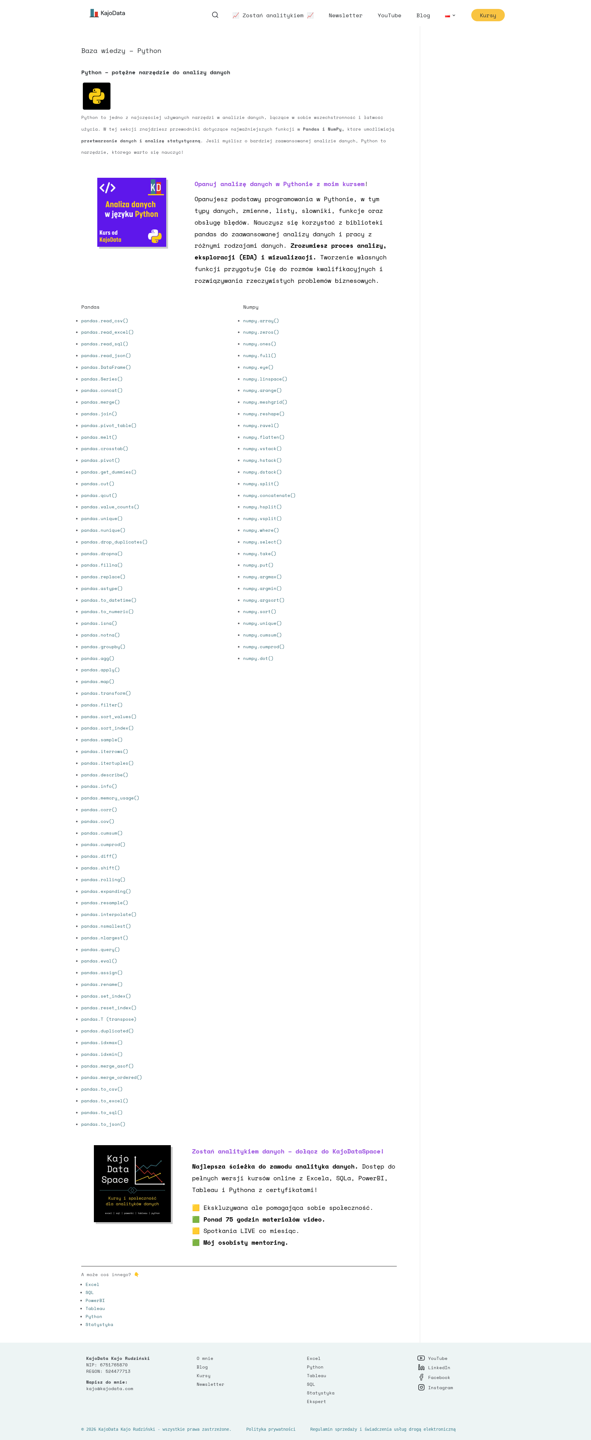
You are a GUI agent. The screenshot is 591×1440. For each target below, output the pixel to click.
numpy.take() (259, 553)
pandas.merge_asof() (107, 1066)
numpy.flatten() (264, 437)
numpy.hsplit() (262, 506)
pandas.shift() (100, 867)
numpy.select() (262, 542)
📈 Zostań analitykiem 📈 (273, 16)
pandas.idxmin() (102, 1054)
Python (94, 1316)
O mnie (205, 1358)
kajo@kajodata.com (109, 1388)
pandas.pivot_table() (109, 425)
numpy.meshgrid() (265, 402)
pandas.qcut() (99, 495)
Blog (423, 16)
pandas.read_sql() (104, 343)
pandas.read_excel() (107, 332)
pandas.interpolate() (109, 914)
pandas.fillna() (102, 565)
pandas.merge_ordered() (111, 1077)
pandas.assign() (102, 972)
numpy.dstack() (262, 472)
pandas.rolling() (103, 879)
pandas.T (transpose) (109, 1019)
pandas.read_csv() (104, 320)
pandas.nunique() (103, 530)
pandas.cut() (98, 483)
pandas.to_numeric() (107, 611)
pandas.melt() (99, 437)
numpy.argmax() (262, 576)
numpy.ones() (259, 343)
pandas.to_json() (103, 1124)
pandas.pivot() (100, 460)
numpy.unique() (262, 623)
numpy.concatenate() (269, 495)
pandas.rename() (102, 984)
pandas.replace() (103, 576)
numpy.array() (261, 320)
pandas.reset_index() (109, 1007)
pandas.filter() (102, 705)
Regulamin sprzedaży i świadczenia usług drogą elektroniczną (383, 1429)
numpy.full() (259, 355)
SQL (90, 1292)
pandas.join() (99, 413)
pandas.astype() (102, 588)
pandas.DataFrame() (106, 367)
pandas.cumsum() (102, 833)
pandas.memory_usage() (110, 798)
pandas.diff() (99, 856)
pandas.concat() (102, 390)
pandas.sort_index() (107, 728)
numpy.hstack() (262, 460)
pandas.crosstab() (104, 448)
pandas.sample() (102, 739)
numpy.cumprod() (264, 646)
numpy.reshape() (264, 413)
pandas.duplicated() (107, 1030)
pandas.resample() (104, 902)
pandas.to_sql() (102, 1112)
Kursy (488, 15)
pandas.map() (98, 681)
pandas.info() (99, 786)
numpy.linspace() (265, 379)
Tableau (95, 1308)
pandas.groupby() (103, 646)
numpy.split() (261, 483)
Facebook (439, 1377)
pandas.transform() (106, 693)
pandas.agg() (98, 658)
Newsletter (346, 16)
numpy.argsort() (264, 600)
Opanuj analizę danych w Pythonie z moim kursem (279, 183)
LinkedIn (439, 1367)
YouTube (389, 16)
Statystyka (99, 1324)
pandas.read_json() (106, 355)
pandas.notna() (100, 635)
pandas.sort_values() (109, 716)
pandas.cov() (98, 821)
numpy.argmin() (262, 588)
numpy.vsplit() (262, 518)
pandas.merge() (100, 402)
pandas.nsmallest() (106, 926)
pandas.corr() (99, 809)
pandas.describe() (104, 774)
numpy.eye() (258, 367)
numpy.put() (258, 565)
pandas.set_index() (106, 996)
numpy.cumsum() (262, 635)
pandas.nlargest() (104, 937)
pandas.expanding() (106, 891)
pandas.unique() (102, 518)
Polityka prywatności (271, 1429)
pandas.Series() (102, 379)
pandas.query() (100, 949)
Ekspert (316, 1401)
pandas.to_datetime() (109, 600)
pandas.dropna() (102, 553)
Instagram (440, 1387)
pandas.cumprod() (103, 844)
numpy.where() (261, 530)
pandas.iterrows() (104, 751)
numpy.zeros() (261, 332)
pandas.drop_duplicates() (114, 542)
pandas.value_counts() (110, 506)
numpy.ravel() (261, 425)
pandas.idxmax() (102, 1042)
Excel (92, 1284)
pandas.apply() (100, 669)
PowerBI (95, 1300)
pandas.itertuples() (107, 763)
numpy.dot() (258, 658)
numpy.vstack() (262, 448)
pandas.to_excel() (104, 1100)
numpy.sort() (259, 611)
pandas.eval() (99, 961)
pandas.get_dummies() (109, 472)
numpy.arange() (262, 390)
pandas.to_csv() (102, 1089)
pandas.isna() (99, 623)
